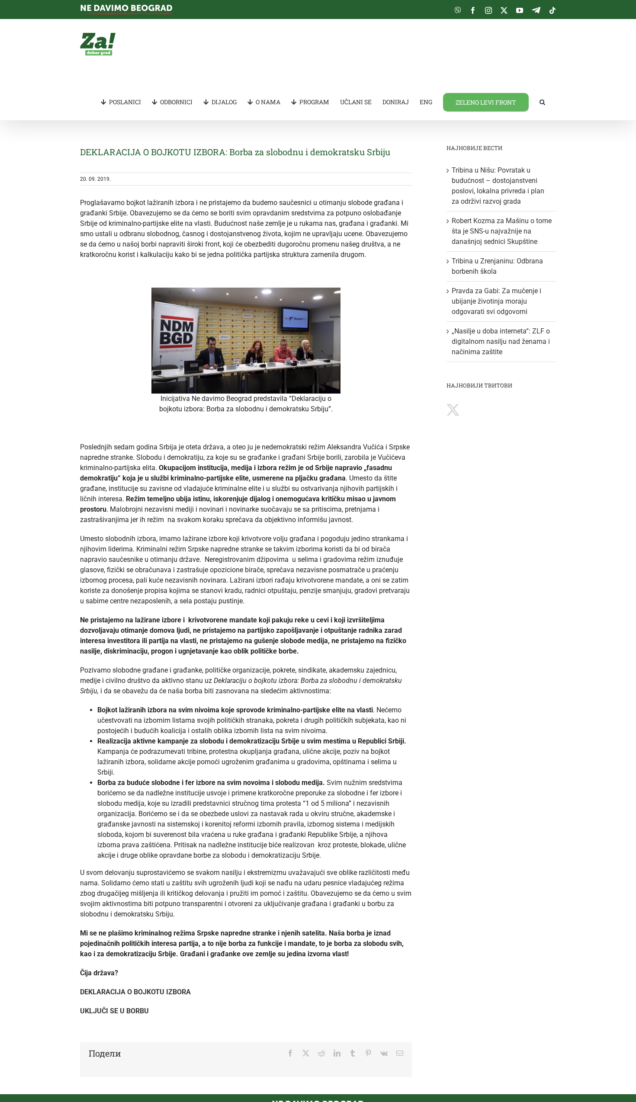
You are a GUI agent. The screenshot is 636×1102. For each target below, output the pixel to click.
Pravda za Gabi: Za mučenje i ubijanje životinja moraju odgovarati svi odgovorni (496, 301)
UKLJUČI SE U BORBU (114, 1011)
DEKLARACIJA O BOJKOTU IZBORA (135, 992)
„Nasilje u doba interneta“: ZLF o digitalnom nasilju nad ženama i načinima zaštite (501, 341)
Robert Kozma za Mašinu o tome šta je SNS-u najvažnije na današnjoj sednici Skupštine (502, 231)
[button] (542, 101)
